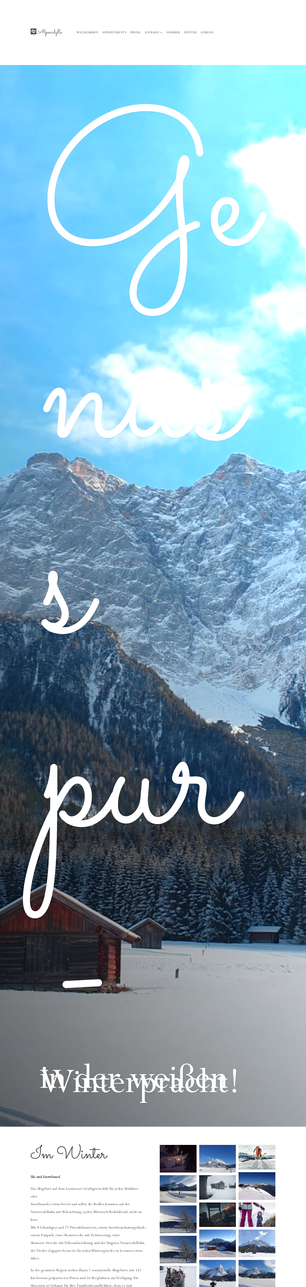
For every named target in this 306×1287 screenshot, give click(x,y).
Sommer (173, 32)
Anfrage (152, 32)
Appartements (114, 32)
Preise (135, 32)
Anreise (207, 32)
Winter (190, 32)
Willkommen (87, 32)
